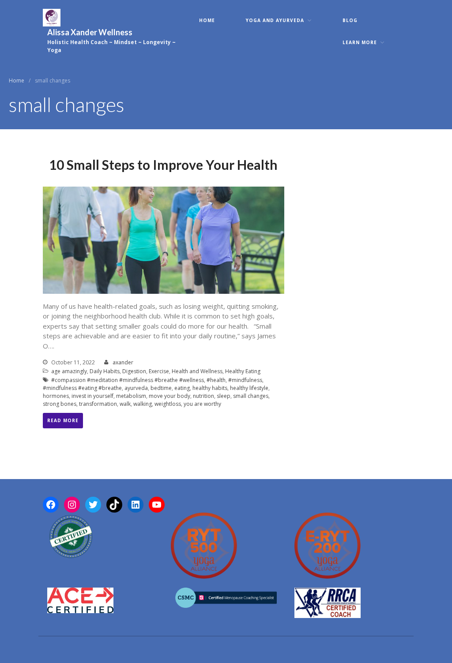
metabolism (131, 396)
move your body (169, 396)
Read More (63, 420)
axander (123, 362)
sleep (223, 396)
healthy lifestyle (249, 388)
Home (207, 20)
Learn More (360, 42)
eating (182, 388)
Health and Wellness (197, 371)
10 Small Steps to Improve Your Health (163, 164)
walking (142, 404)
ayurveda (136, 388)
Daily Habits (105, 371)
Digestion (134, 371)
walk (125, 404)
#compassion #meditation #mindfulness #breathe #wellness (127, 380)
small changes (250, 396)
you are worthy (202, 404)
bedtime (161, 388)
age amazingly (69, 371)
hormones (56, 396)
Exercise (159, 371)
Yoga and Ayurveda (275, 20)
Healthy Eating (242, 371)
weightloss (167, 404)
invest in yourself (92, 396)
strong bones (59, 404)
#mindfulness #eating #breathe (82, 388)
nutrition (203, 396)
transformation (98, 404)
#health (216, 380)
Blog (350, 20)
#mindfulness (245, 380)
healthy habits (209, 388)
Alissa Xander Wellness (89, 32)
